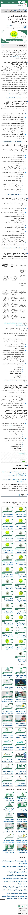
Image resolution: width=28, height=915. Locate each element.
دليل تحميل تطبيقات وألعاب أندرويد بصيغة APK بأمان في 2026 (14, 862)
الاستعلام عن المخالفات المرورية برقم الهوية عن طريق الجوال (15, 324)
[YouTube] (19, 906)
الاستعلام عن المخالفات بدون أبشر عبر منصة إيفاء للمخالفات (13, 480)
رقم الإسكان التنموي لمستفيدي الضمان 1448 (15, 887)
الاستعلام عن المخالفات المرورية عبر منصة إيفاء (12, 472)
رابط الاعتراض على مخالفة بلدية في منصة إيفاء (14, 477)
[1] (9, 93)
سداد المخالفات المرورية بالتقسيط (13, 195)
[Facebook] (26, 906)
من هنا (10, 425)
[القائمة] (2, 2)
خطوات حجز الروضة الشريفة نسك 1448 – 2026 (15, 890)
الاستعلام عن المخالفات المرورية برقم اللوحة (15, 381)
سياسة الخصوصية (23, 908)
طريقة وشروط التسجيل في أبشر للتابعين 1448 (15, 878)
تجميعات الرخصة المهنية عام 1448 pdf (17, 893)
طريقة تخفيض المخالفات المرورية (14, 98)
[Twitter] (22, 906)
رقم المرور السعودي (19, 474)
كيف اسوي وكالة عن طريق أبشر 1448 (17, 875)
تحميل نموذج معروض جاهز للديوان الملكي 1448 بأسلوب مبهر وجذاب (14, 867)
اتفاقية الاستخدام (23, 911)
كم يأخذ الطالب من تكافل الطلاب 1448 (17, 872)
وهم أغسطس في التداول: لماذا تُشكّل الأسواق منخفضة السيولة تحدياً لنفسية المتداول (14, 897)
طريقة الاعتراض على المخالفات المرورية (12, 141)
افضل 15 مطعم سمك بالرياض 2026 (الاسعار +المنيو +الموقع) (15, 882)
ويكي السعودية (15, 57)
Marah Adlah (10, 26)
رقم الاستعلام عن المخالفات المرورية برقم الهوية (14, 249)
